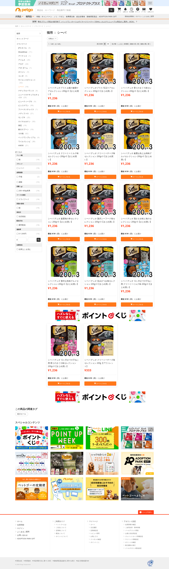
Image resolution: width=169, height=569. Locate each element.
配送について (60, 533)
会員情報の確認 (130, 524)
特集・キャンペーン (44, 16)
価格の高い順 (144, 44)
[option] (84, 3)
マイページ (93, 521)
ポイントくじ (95, 542)
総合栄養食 (80, 16)
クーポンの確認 (96, 539)
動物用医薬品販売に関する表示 (64, 561)
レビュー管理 (95, 533)
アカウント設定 (130, 521)
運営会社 (19, 561)
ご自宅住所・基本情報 (132, 527)
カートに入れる (64, 111)
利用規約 (28, 561)
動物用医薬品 (92, 16)
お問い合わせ (22, 535)
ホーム (19, 521)
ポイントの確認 (130, 542)
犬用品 (18, 16)
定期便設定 (94, 530)
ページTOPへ (147, 512)
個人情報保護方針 (83, 561)
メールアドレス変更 (132, 530)
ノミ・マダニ (59, 16)
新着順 (126, 44)
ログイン (139, 16)
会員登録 (20, 525)
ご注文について (61, 527)
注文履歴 (94, 527)
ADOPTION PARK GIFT (108, 16)
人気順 (120, 44)
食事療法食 (70, 16)
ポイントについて (62, 536)
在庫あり (51, 39)
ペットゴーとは (61, 524)
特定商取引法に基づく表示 (42, 561)
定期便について (61, 530)
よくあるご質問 (148, 16)
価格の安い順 (134, 44)
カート (93, 524)
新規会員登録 (129, 16)
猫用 (18, 33)
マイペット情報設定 (132, 539)
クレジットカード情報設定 (134, 536)
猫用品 (29, 16)
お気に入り (94, 536)
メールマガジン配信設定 (133, 548)
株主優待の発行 (130, 545)
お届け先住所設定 (131, 533)
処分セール (21, 414)
